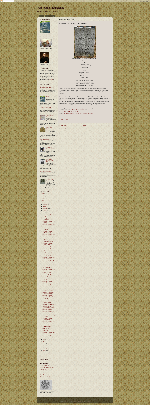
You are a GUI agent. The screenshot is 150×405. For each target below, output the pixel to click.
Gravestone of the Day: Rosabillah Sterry (47, 282)
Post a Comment (65, 119)
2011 (43, 198)
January (44, 350)
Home (41, 16)
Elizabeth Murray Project (45, 374)
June (44, 339)
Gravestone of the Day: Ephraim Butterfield (47, 249)
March (44, 346)
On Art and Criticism (44, 139)
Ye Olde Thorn (49, 179)
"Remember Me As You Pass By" (47, 87)
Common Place (43, 369)
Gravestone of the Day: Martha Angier (49, 278)
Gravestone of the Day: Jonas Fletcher (48, 235)
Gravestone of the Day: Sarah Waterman (48, 228)
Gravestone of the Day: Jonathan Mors (47, 244)
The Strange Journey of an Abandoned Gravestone (48, 307)
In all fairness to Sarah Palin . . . (49, 264)
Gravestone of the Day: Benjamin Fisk (47, 215)
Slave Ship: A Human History (48, 304)
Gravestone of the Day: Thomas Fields (47, 319)
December (45, 202)
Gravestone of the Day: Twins (48, 246)
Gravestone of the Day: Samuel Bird (47, 285)
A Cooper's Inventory (47, 252)
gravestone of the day (70, 113)
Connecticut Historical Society (46, 371)
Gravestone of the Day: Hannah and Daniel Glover (48, 296)
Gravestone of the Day (47, 309)
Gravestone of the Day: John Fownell (48, 336)
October (45, 206)
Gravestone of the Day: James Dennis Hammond (48, 322)
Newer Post (62, 125)
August (44, 210)
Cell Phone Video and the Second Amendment (48, 254)
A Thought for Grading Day (46, 171)
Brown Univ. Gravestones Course (47, 367)
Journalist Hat (45, 298)
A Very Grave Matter (44, 365)
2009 (43, 353)
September (45, 208)
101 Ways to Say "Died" (49, 97)
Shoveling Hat (45, 328)
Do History (42, 373)
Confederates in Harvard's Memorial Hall (50, 149)
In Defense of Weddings (47, 290)
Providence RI (85, 113)
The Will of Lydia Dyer (47, 272)
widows (91, 113)
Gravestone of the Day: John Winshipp (48, 275)
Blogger (88, 401)
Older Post (107, 125)
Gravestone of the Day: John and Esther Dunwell (48, 258)
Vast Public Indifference (50, 7)
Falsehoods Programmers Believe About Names (48, 292)
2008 (43, 355)
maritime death (78, 113)
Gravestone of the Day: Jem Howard (48, 312)
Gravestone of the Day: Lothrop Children (47, 301)
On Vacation (45, 330)
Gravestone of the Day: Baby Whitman (48, 315)
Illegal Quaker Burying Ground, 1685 (50, 160)
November (45, 204)
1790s (64, 113)
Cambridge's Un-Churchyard (50, 116)
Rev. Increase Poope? (47, 267)
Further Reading (50, 16)
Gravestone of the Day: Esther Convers (48, 225)
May (44, 341)
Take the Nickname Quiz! (48, 241)
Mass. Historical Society (45, 376)
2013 (43, 193)
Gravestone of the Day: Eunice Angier (49, 333)
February (45, 348)
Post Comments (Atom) (70, 129)
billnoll (79, 401)
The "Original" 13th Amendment (46, 218)
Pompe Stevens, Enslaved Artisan (50, 128)
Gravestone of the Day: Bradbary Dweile (47, 232)
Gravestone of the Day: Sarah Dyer (48, 270)
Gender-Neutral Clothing (47, 288)
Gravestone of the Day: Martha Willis (49, 261)
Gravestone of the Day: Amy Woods (48, 222)
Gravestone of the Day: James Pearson (48, 238)
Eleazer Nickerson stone (78, 109)
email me (51, 79)
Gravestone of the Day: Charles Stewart (47, 325)
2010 (43, 200)
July (44, 212)
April (44, 343)
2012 (43, 196)
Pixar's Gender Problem (46, 107)
